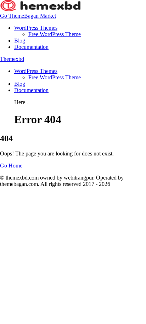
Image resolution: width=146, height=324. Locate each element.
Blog (19, 41)
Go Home (11, 166)
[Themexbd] (40, 9)
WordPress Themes (35, 28)
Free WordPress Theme (54, 34)
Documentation (31, 47)
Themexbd (12, 59)
